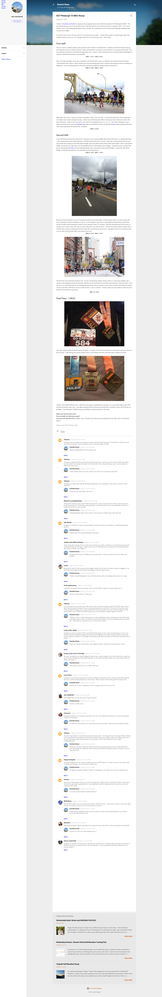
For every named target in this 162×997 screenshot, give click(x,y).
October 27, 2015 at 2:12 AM (77, 439)
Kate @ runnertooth (70, 841)
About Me (3, 3)
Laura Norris (68, 675)
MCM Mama (68, 801)
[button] (131, 16)
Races (4, 8)
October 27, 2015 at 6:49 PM (77, 779)
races (62, 432)
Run (74, 24)
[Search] (135, 5)
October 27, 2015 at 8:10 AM (87, 573)
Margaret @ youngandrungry (73, 501)
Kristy (113, 124)
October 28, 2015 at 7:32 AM (87, 663)
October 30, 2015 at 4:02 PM (78, 822)
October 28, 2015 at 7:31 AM (87, 641)
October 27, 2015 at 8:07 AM (87, 510)
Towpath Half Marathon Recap (67, 964)
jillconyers (67, 823)
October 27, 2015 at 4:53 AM (77, 481)
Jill (66, 425)
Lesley (66, 565)
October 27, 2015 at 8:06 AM (87, 468)
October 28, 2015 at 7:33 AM (87, 682)
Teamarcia (67, 713)
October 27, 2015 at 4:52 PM (82, 695)
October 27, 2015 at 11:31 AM (87, 614)
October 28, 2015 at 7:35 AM (87, 744)
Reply (66, 455)
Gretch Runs (63, 4)
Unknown (67, 439)
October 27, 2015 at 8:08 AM (87, 530)
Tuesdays (66, 24)
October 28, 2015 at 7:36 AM (87, 789)
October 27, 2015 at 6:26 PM (83, 759)
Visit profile (17, 21)
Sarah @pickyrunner (70, 585)
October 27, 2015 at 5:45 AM (79, 522)
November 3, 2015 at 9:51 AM (87, 828)
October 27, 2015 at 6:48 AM (84, 585)
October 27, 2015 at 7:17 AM (84, 630)
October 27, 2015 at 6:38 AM (76, 565)
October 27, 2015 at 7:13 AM (77, 603)
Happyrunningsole (69, 760)
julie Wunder (68, 522)
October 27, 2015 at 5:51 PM (78, 713)
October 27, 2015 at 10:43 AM (80, 675)
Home (3, 1)
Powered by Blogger (95, 988)
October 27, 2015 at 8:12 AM (87, 591)
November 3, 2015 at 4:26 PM (84, 841)
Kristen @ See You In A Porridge (74, 653)
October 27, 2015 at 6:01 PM (77, 733)
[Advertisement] (94, 894)
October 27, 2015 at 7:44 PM (79, 801)
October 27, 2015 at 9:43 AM (92, 653)
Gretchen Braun (74, 447)
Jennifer (71, 148)
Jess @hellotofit (69, 695)
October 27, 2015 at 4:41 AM (77, 459)
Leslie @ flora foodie (70, 630)
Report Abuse (6, 59)
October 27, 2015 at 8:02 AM (87, 447)
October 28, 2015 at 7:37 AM (87, 808)
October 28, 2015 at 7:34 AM (87, 721)
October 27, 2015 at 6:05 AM (91, 542)
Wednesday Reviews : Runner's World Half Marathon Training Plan (81, 942)
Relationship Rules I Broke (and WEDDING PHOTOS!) (76, 920)
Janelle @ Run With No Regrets (74, 542)
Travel (4, 6)
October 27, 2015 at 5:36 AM (90, 501)
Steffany (79, 124)
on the (71, 24)
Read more (128, 936)
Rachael (66, 779)
